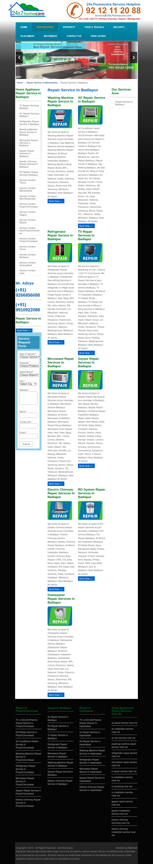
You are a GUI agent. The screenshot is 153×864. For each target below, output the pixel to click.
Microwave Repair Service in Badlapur (58, 755)
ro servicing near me (122, 786)
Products (24, 362)
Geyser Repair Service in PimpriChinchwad (28, 792)
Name (23, 411)
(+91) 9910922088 (28, 307)
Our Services (45, 27)
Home (24, 27)
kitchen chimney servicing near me (121, 821)
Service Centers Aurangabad (27, 264)
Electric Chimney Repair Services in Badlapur (28, 164)
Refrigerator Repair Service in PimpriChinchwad (25, 769)
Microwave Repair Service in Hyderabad (90, 770)
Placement (28, 36)
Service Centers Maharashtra (27, 189)
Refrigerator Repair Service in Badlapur (29, 122)
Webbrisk (132, 847)
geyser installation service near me (121, 812)
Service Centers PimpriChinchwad (28, 205)
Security (119, 27)
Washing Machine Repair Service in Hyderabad (92, 752)
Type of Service (27, 353)
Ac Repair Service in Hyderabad (89, 733)
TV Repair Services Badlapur (29, 107)
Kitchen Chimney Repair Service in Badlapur (60, 782)
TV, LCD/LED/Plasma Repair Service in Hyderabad (90, 723)
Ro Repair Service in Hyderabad (90, 743)
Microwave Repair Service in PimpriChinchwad (25, 781)
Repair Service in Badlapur (124, 103)
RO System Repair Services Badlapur (28, 173)
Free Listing (98, 36)
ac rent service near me (123, 737)
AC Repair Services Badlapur (29, 115)
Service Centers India (27, 271)
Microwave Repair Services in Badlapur (28, 142)
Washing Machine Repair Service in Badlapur (60, 764)
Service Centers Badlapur (27, 256)
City (22, 380)
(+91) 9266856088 (28, 292)
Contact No (25, 421)
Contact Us (74, 36)
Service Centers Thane (27, 181)
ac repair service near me (124, 722)
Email (23, 432)
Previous (19, 57)
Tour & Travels (94, 27)
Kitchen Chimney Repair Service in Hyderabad (91, 788)
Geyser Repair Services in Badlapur (26, 153)
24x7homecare (65, 847)
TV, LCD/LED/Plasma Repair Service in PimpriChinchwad (26, 723)
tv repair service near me (124, 771)
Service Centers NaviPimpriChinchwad (29, 230)
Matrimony (50, 36)
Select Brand (26, 371)
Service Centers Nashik (27, 221)
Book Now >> (24, 330)
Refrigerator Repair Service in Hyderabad (90, 761)
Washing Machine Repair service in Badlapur (28, 132)
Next (133, 57)
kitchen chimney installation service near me (124, 832)
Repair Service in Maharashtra (41, 82)
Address (24, 389)
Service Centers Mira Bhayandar (27, 197)
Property (69, 27)
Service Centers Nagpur (27, 213)
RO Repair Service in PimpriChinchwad (26, 733)
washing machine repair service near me (124, 745)
